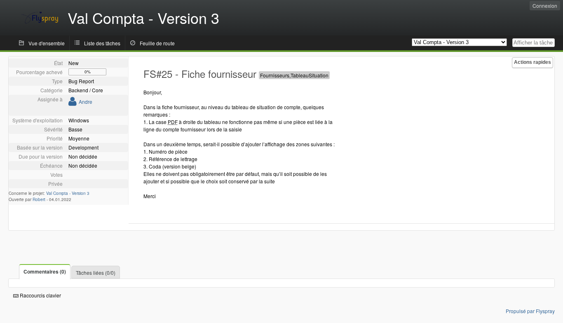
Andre (85, 101)
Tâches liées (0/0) (95, 272)
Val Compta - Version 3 (67, 193)
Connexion (545, 5)
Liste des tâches (102, 43)
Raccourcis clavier (40, 295)
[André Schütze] (72, 102)
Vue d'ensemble (46, 43)
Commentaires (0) (44, 271)
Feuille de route (157, 43)
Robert (39, 199)
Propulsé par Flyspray (530, 310)
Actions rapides (532, 62)
